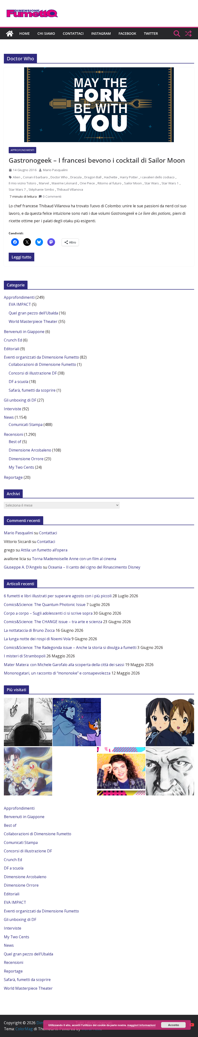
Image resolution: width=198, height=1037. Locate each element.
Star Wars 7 (17, 189)
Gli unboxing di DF (20, 400)
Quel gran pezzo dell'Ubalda (33, 313)
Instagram (101, 33)
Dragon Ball (92, 177)
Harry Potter (129, 177)
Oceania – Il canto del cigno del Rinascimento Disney (94, 567)
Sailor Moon (133, 183)
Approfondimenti (22, 150)
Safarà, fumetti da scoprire (32, 390)
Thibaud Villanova (70, 189)
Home (24, 33)
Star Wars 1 (170, 183)
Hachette (110, 177)
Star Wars (151, 183)
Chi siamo (46, 33)
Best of (15, 441)
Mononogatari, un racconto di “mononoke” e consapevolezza (57, 673)
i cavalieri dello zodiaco (158, 177)
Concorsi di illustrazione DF (33, 373)
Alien (16, 177)
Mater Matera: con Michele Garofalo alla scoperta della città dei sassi (64, 664)
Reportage (13, 477)
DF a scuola (18, 381)
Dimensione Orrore (26, 458)
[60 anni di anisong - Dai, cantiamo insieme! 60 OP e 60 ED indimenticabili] (170, 722)
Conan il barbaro (35, 177)
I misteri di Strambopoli (24, 656)
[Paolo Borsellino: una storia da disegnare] (170, 771)
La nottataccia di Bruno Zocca (29, 630)
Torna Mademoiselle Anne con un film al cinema (74, 558)
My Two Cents (21, 467)
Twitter (151, 33)
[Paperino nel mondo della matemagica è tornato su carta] (77, 722)
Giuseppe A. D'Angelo (23, 567)
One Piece (87, 183)
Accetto (173, 1025)
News (9, 417)
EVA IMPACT (20, 304)
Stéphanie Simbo (41, 189)
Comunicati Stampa (25, 424)
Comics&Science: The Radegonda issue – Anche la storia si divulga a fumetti (70, 647)
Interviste (12, 408)
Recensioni (13, 434)
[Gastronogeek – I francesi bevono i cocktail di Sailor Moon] (99, 104)
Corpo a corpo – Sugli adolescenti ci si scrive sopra (48, 613)
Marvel (44, 183)
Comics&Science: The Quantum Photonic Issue (44, 604)
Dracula (76, 177)
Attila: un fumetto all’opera (44, 550)
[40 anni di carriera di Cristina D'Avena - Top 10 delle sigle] (121, 771)
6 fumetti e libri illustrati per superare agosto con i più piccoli (58, 596)
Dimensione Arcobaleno (30, 450)
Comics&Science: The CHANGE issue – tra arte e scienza (53, 621)
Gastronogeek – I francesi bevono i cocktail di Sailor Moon (97, 160)
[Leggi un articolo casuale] (188, 33)
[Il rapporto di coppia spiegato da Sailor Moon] (28, 771)
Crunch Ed (13, 340)
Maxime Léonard (64, 183)
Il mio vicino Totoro (22, 183)
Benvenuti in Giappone (24, 331)
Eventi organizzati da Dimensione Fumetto (41, 357)
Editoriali (11, 348)
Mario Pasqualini (55, 170)
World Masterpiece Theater (33, 321)
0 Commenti (52, 196)
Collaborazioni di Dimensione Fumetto (42, 364)
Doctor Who (59, 177)
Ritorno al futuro (109, 183)
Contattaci (73, 33)
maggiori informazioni (141, 1025)
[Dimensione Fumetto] (9, 33)
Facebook (127, 33)
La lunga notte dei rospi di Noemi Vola (37, 638)
